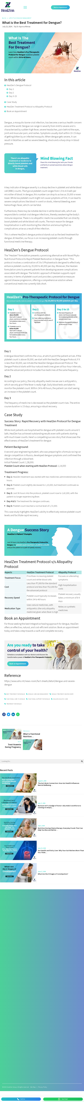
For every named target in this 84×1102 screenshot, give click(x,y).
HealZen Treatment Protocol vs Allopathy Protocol (29, 106)
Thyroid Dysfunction (9, 1018)
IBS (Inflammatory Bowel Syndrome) (14, 991)
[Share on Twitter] (8, 714)
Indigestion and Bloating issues (12, 1005)
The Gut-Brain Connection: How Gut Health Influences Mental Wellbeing (58, 784)
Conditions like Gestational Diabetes (14, 1067)
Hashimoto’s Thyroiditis (52, 1018)
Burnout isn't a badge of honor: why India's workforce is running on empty (59, 806)
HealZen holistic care (60, 699)
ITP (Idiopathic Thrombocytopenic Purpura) (59, 1015)
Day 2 (11, 92)
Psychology (6, 972)
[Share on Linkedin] (13, 714)
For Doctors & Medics (53, 934)
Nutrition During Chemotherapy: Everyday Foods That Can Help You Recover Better (60, 829)
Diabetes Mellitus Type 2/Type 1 (12, 1015)
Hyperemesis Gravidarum (10, 1070)
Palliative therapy (8, 1041)
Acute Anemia (48, 1005)
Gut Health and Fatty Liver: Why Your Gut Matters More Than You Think (61, 851)
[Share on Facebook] (4, 714)
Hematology (49, 984)
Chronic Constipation (9, 998)
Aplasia (46, 991)
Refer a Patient (49, 938)
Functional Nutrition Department (13, 969)
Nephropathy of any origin (53, 1051)
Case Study (12, 102)
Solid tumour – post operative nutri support (17, 1038)
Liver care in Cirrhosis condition (55, 1038)
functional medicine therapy (18, 241)
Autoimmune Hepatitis (51, 1021)
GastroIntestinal (9, 984)
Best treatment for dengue (15, 694)
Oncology (6, 1034)
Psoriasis (47, 1025)
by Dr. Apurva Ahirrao (22, 26)
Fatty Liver (47, 1041)
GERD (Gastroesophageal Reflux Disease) (16, 995)
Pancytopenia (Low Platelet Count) (56, 995)
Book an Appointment (17, 111)
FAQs (4, 945)
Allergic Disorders (50, 1028)
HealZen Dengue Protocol (63, 359)
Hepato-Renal (50, 1034)
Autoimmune (49, 1011)
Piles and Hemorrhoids (10, 1001)
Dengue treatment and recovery (62, 694)
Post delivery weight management (13, 1077)
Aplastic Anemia (49, 988)
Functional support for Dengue (39, 699)
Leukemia (5, 1045)
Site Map (33, 1087)
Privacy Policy (42, 1087)
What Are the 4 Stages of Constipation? (53, 874)
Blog (4, 18)
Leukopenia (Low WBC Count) (54, 998)
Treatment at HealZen (11, 934)
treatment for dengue (14, 704)
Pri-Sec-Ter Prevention (9, 941)
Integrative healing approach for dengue (49, 624)
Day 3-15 (13, 96)
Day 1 (11, 89)
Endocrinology (8, 1011)
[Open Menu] (25, 7)
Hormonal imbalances (9, 1025)
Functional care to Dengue (15, 699)
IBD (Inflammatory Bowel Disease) (13, 988)
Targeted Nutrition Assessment (12, 1064)
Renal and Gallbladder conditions (55, 1048)
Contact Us (6, 955)
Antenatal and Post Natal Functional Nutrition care (18, 1058)
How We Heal (6, 938)
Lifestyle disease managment (20, 18)
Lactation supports (8, 1074)
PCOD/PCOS (6, 1021)
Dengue (46, 1001)
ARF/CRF (47, 1045)
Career (4, 951)
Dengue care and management (38, 694)
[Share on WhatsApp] (18, 714)
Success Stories (7, 948)
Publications (48, 941)
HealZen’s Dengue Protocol (19, 85)
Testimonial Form (8, 958)
